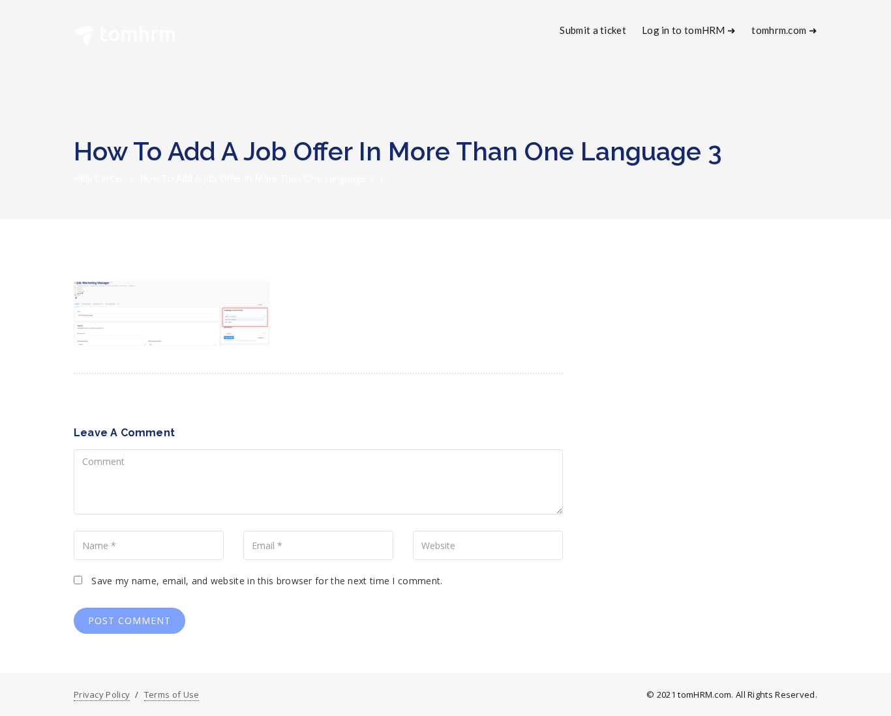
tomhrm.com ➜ (784, 30)
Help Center (98, 178)
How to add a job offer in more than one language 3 (257, 178)
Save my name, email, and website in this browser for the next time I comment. (266, 580)
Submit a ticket (593, 30)
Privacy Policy (102, 694)
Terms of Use (172, 694)
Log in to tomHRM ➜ (689, 30)
